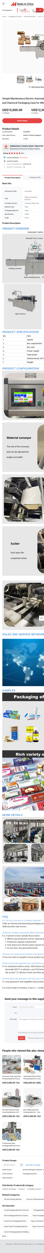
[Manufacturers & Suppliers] (22, 4)
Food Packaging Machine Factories (16, 1210)
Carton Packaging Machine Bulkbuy (16, 1232)
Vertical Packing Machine (13, 1199)
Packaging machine (30, 1174)
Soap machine (7, 1178)
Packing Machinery (29, 16)
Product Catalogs (34, 1165)
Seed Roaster (7, 1169)
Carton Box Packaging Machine (15, 1221)
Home (4, 16)
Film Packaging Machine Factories (16, 1215)
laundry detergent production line (33, 1169)
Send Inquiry (22, 121)
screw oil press (7, 1174)
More (4, 1236)
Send (21, 1038)
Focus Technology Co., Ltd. (28, 1244)
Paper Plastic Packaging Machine (15, 1226)
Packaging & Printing (14, 16)
